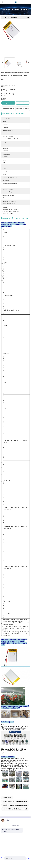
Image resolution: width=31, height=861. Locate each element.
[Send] (28, 858)
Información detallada (8, 108)
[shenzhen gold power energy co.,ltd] (16, 2)
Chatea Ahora (22, 103)
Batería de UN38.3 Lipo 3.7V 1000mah (15, 805)
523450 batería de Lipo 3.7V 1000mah (15, 801)
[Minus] (29, 820)
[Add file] (2, 858)
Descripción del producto (22, 108)
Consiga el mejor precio (9, 103)
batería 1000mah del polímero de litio (15, 809)
